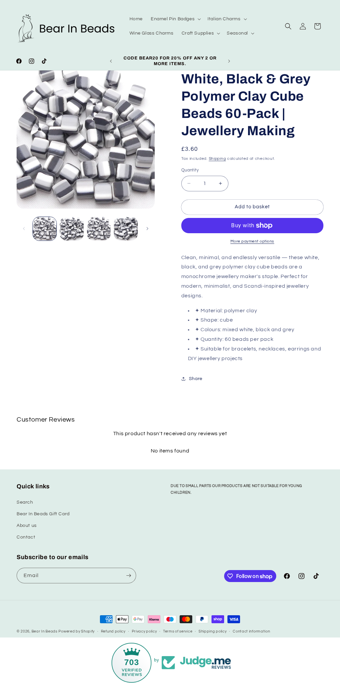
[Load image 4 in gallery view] (125, 229)
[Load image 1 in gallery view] (44, 229)
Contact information (251, 631)
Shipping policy (213, 631)
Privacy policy (144, 631)
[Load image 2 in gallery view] (71, 229)
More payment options (252, 241)
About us (27, 525)
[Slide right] (147, 228)
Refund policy (113, 631)
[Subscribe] (128, 575)
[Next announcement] (229, 61)
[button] (175, 19)
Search (25, 502)
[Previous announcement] (111, 61)
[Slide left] (24, 228)
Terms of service (177, 631)
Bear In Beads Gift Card (43, 514)
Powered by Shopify (76, 631)
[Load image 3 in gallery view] (99, 229)
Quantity (190, 170)
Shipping (217, 158)
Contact (26, 537)
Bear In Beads (44, 631)
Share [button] (196, 378)
